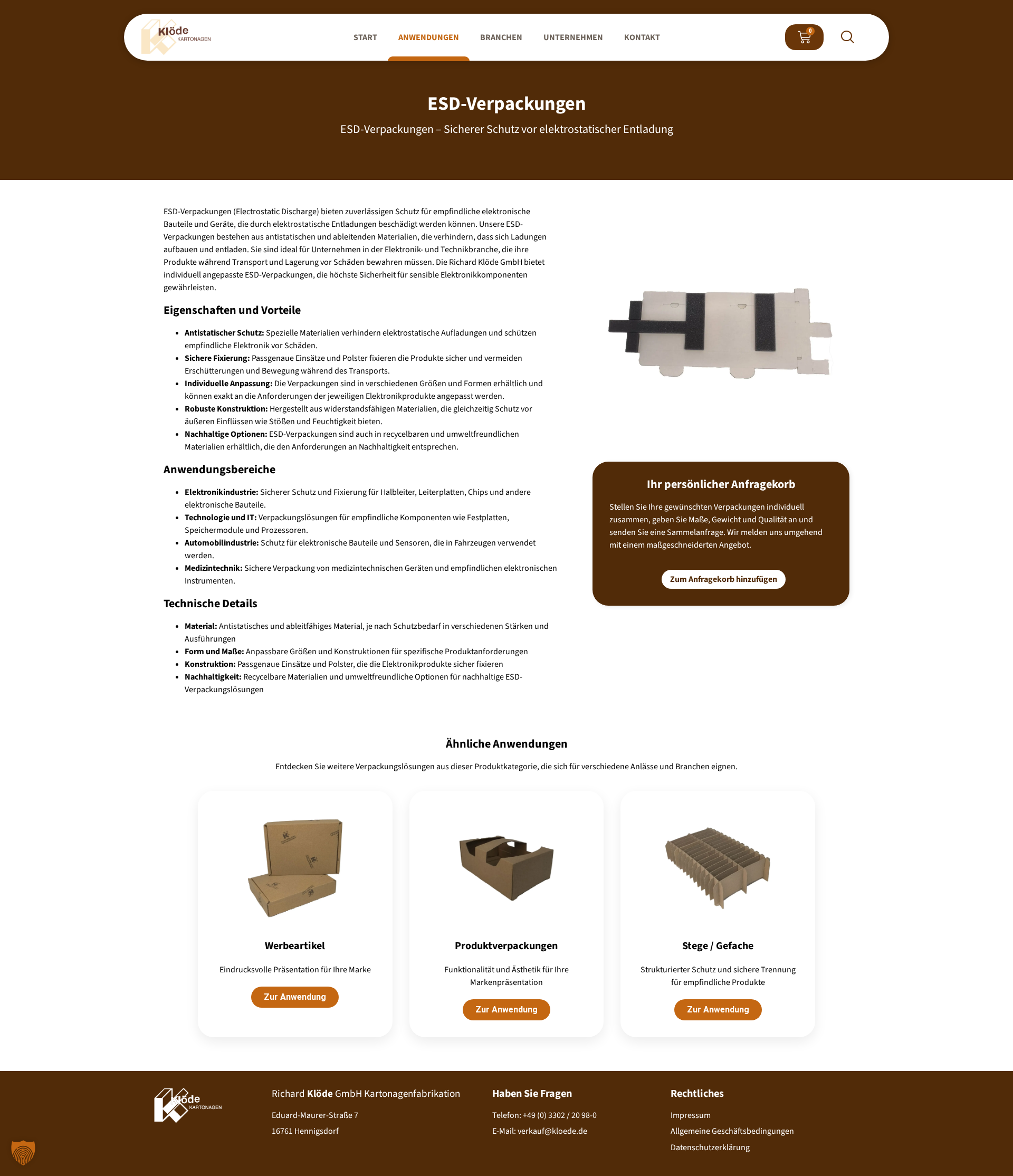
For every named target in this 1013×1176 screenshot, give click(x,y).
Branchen (501, 37)
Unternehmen (573, 37)
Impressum (691, 1115)
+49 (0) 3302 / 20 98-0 (560, 1115)
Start (365, 37)
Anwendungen (428, 37)
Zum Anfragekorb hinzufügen (723, 579)
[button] (847, 38)
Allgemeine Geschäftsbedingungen (732, 1131)
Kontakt (642, 37)
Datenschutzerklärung (710, 1147)
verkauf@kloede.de (552, 1131)
